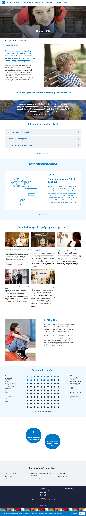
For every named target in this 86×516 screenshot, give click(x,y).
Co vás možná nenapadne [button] (16, 139)
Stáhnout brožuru (43, 153)
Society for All (61, 476)
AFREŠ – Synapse (9, 473)
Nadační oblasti (27, 2)
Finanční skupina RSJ (69, 488)
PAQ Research (61, 473)
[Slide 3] (42, 214)
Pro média (58, 2)
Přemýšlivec (39, 2)
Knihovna (49, 2)
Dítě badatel (8, 479)
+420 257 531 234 (38, 490)
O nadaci (17, 2)
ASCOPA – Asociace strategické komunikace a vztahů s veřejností (43, 499)
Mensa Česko (34, 478)
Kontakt (66, 2)
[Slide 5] (45, 214)
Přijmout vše (82, 513)
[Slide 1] (39, 214)
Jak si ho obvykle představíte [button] (18, 132)
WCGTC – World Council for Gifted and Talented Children (43, 500)
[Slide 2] (40, 214)
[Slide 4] (43, 214)
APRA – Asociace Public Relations (43, 503)
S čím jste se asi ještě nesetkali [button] (19, 145)
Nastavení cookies (43, 505)
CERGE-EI (7, 476)
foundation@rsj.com (46, 490)
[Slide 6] (46, 214)
